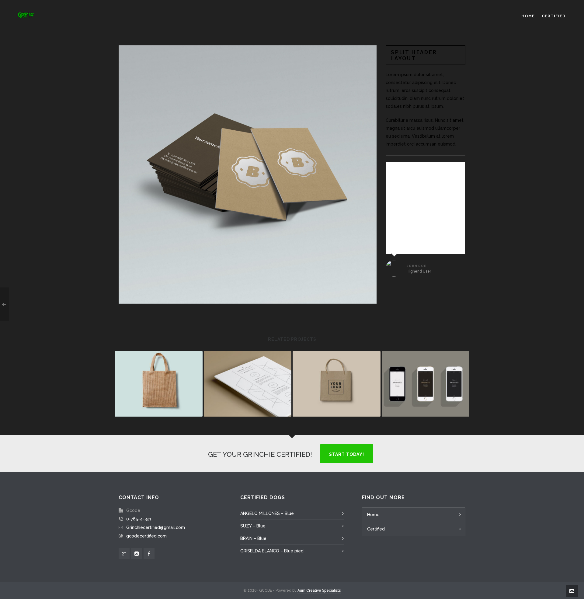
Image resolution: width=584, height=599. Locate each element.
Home (373, 514)
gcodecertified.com (146, 536)
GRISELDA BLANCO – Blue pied (272, 550)
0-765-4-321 (138, 518)
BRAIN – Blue (253, 538)
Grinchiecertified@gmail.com (155, 527)
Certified (376, 529)
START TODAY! (346, 454)
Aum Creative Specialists (319, 590)
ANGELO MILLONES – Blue (267, 513)
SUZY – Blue (253, 525)
